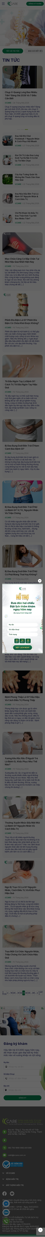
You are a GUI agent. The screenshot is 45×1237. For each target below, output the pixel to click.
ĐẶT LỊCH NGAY (22, 648)
